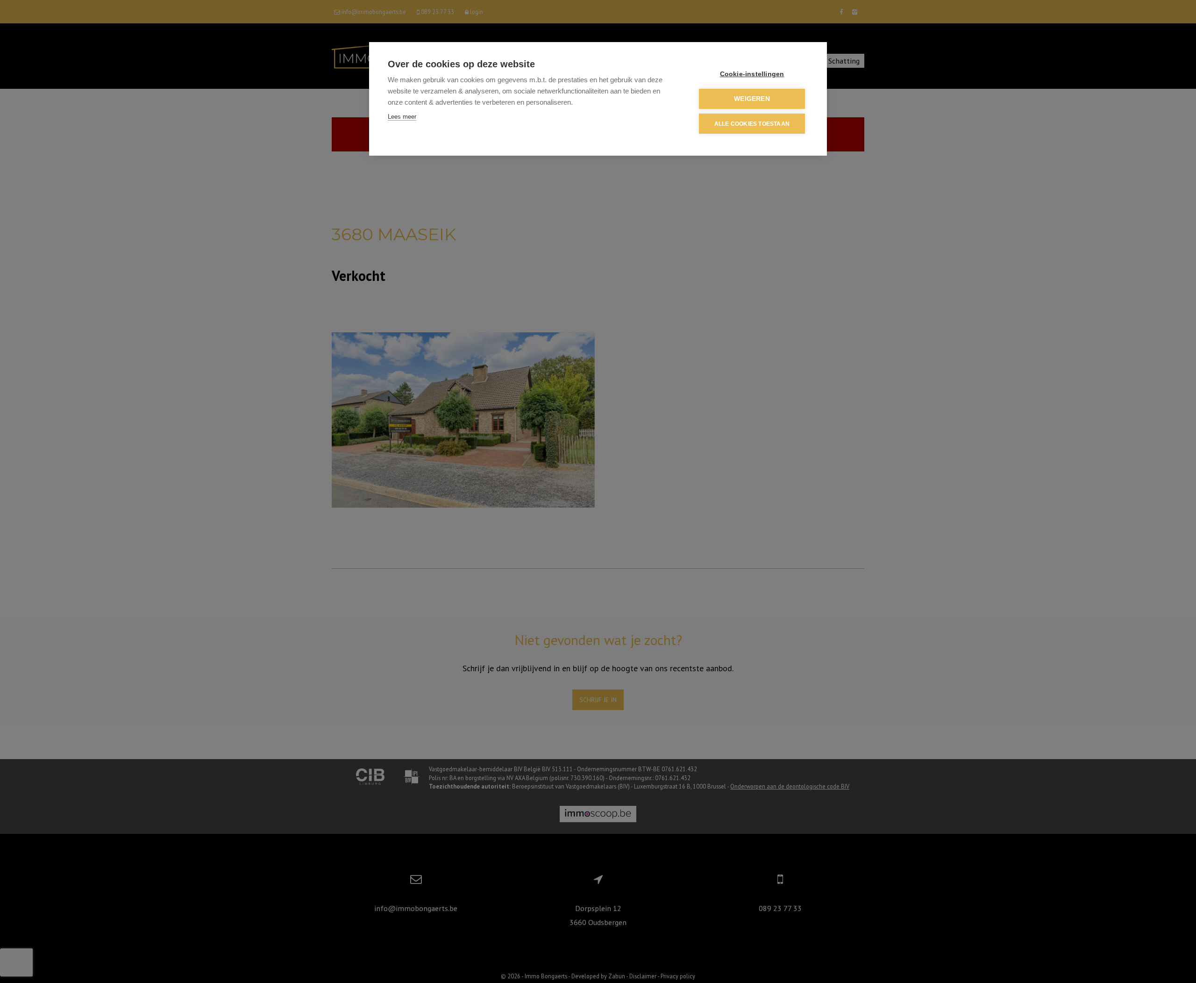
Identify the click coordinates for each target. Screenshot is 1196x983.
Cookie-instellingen (752, 74)
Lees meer (402, 116)
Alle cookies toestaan (752, 124)
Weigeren (752, 98)
